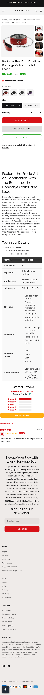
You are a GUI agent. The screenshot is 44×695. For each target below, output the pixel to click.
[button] (12, 399)
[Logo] (22, 11)
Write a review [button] (22, 415)
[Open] (5, 689)
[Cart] (40, 10)
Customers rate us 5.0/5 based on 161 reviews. (18, 146)
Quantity (6, 112)
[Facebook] (8, 666)
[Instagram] (3, 666)
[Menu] (3, 11)
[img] (5, 430)
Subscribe (22, 529)
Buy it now (22, 137)
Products (12, 20)
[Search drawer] (36, 10)
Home (4, 20)
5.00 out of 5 (27, 391)
